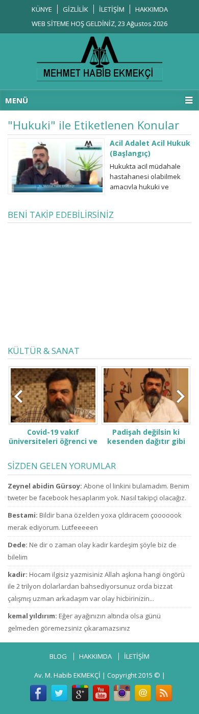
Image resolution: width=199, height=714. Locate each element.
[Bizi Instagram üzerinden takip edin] (122, 693)
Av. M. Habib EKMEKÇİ (67, 675)
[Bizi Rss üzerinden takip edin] (164, 693)
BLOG (58, 656)
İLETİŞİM (112, 9)
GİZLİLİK (75, 9)
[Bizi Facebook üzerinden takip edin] (38, 693)
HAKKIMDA (151, 9)
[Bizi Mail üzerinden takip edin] (143, 693)
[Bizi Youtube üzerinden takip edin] (101, 693)
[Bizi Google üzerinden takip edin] (80, 693)
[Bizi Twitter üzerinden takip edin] (59, 693)
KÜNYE (42, 9)
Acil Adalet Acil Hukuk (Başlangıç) (150, 148)
